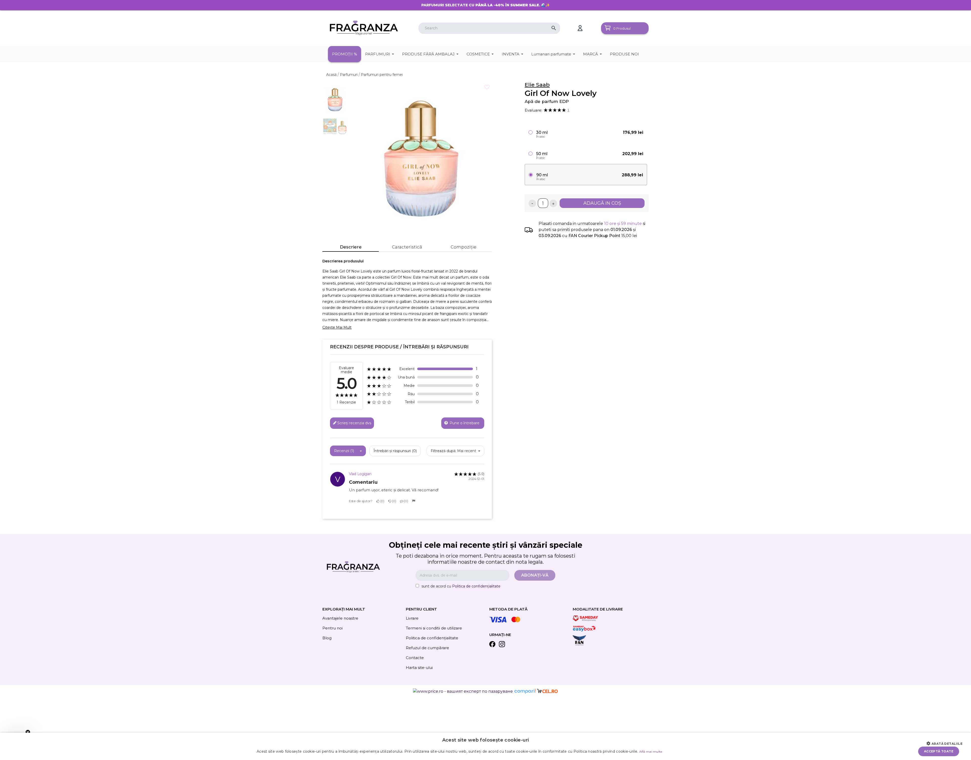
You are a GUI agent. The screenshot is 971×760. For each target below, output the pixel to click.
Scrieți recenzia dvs (354, 422)
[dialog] (485, 746)
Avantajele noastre (340, 618)
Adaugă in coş (602, 203)
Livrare (412, 618)
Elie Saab (537, 84)
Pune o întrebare (464, 422)
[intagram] (502, 645)
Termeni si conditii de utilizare (434, 628)
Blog (327, 638)
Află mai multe (650, 751)
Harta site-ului (419, 667)
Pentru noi (332, 628)
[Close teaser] (27, 732)
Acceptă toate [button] (938, 751)
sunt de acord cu (461, 586)
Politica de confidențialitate (476, 586)
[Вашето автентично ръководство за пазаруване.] (525, 691)
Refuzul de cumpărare (427, 647)
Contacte (415, 657)
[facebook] (492, 645)
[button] (946, 743)
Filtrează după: (443, 451)
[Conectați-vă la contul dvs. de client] (580, 28)
